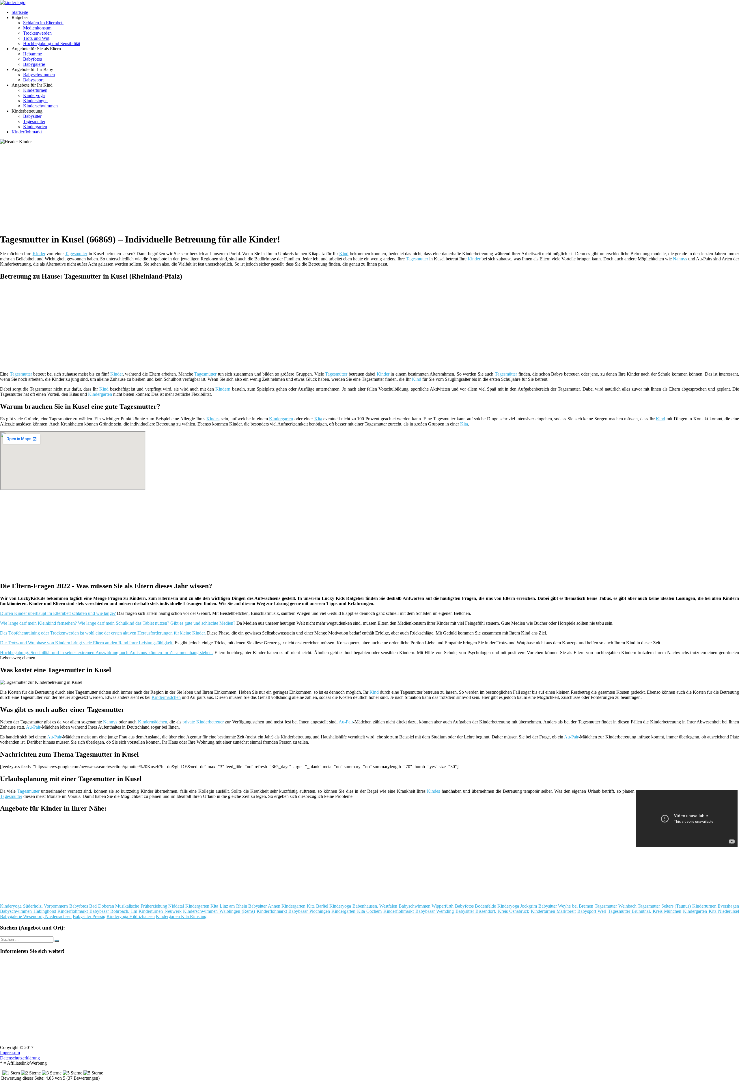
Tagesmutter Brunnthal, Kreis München (645, 911)
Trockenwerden (37, 33)
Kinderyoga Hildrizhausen (131, 916)
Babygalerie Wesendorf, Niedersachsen (36, 916)
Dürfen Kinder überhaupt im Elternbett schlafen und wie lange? (58, 613)
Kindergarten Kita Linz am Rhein (216, 906)
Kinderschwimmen (40, 105)
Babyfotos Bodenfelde (475, 906)
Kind (343, 253)
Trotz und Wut (36, 38)
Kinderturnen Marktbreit (553, 911)
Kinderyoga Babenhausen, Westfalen (363, 906)
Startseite (20, 12)
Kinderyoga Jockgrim (517, 906)
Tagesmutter (34, 121)
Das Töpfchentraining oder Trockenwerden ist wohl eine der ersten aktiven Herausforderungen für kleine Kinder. (103, 632)
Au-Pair (346, 721)
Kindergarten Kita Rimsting (181, 916)
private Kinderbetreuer (203, 721)
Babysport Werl (591, 911)
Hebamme (32, 53)
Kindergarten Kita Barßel (304, 906)
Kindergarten (35, 126)
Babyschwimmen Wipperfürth (426, 906)
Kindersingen (35, 100)
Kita (318, 418)
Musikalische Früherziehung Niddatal (149, 906)
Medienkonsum (37, 27)
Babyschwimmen (39, 74)
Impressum (10, 1052)
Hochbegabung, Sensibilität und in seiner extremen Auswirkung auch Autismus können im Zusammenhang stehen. (106, 652)
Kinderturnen (35, 90)
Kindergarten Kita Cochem (356, 911)
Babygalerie (34, 64)
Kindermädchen (166, 697)
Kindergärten (100, 394)
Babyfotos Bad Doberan (91, 906)
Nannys (680, 258)
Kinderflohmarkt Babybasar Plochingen (293, 911)
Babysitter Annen (264, 906)
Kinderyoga (34, 95)
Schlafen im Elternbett (43, 22)
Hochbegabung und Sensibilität (51, 43)
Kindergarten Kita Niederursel (711, 911)
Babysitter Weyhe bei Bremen (566, 906)
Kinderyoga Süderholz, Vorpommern (34, 906)
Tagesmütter (205, 374)
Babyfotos (32, 59)
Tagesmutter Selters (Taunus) (664, 906)
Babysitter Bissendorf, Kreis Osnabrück (492, 911)
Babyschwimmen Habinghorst (28, 911)
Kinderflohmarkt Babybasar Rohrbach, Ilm (97, 911)
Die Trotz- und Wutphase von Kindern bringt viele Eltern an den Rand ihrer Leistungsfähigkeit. (86, 642)
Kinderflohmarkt (27, 131)
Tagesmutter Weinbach (616, 906)
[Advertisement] (177, 187)
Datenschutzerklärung (20, 1057)
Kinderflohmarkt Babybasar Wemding (418, 911)
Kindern (222, 389)
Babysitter (32, 116)
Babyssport (33, 79)
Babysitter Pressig (89, 916)
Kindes (212, 418)
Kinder (39, 253)
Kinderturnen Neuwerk (160, 911)
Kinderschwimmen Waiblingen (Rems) (219, 911)
